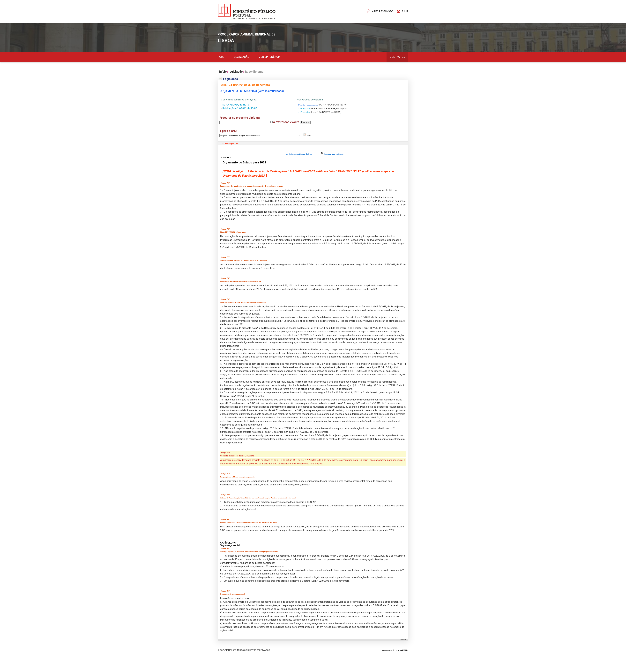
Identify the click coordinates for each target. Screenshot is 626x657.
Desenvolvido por (390, 650)
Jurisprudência (269, 56)
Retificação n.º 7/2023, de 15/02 (240, 108)
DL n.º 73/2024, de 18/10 (236, 104)
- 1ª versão (304, 112)
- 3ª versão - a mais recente (308, 105)
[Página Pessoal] (247, 11)
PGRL (221, 56)
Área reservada (382, 11)
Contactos (397, 56)
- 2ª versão (304, 108)
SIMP (405, 11)
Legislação (241, 56)
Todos (308, 136)
